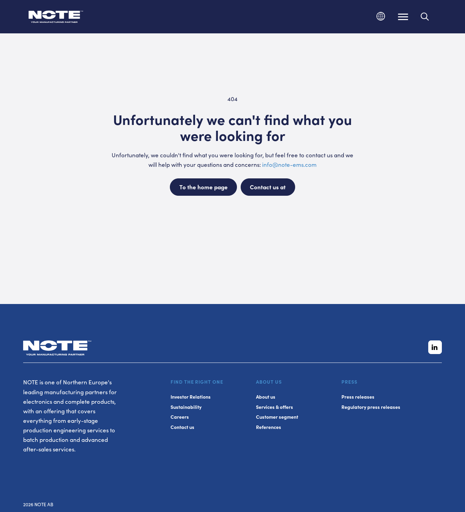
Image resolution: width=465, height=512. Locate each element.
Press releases (357, 397)
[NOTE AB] (56, 18)
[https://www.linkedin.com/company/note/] (435, 347)
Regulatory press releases (370, 407)
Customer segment (277, 417)
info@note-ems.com (289, 164)
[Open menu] (403, 17)
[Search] (425, 16)
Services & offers (274, 407)
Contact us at (268, 187)
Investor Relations (191, 397)
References (268, 427)
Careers (180, 417)
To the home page (203, 187)
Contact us (182, 427)
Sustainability (186, 407)
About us (265, 397)
